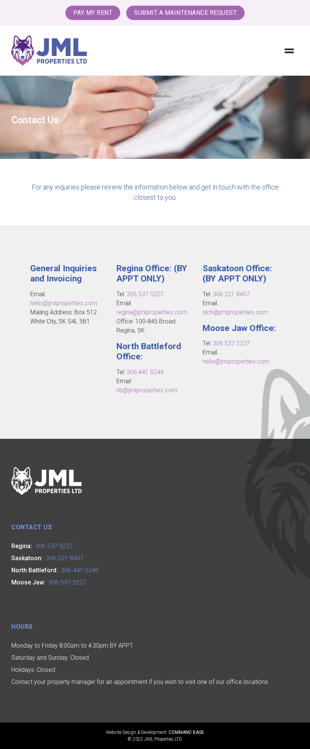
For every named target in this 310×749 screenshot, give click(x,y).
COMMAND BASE (186, 732)
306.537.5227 (145, 294)
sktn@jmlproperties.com (235, 312)
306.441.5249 (145, 372)
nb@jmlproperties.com (146, 390)
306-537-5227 (54, 546)
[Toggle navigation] (289, 50)
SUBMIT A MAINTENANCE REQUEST (185, 12)
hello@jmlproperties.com (63, 303)
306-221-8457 (65, 558)
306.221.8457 (231, 294)
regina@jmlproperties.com (151, 312)
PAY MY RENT (93, 12)
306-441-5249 (80, 570)
